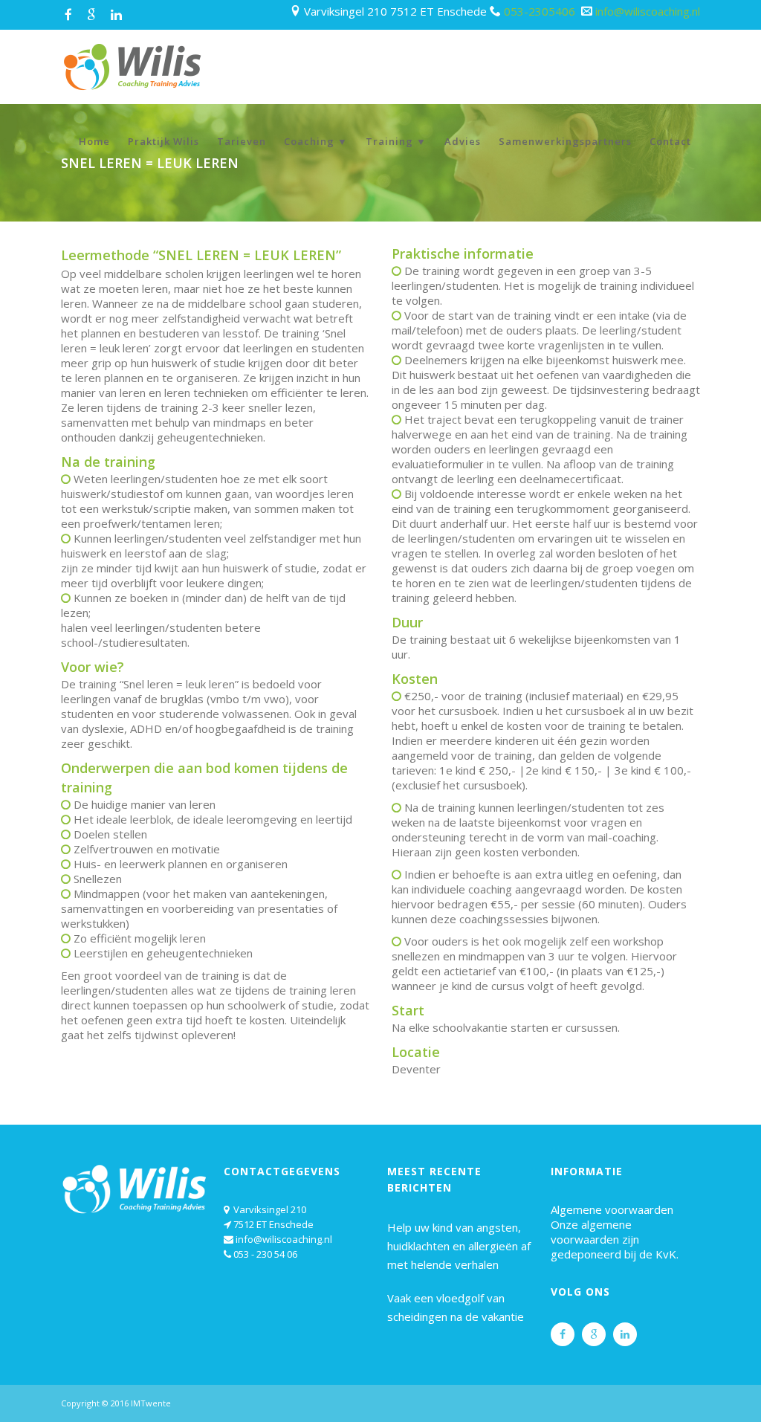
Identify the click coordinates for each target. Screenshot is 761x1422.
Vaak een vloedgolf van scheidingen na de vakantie (455, 1307)
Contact (670, 141)
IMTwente (151, 1403)
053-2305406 (541, 11)
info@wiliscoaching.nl (647, 11)
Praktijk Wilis (163, 141)
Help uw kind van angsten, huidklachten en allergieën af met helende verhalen (459, 1246)
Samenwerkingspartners (565, 141)
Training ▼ (396, 141)
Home (94, 141)
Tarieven (241, 141)
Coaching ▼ (316, 141)
